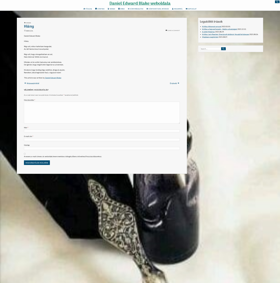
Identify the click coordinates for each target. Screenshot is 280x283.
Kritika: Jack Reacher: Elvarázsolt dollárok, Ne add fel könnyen (225, 34)
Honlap (27, 145)
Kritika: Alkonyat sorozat (211, 26)
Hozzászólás (29, 100)
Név (26, 127)
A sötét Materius (208, 32)
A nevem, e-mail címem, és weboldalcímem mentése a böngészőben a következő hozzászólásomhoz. (63, 156)
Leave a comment (174, 30)
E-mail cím (28, 136)
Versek (28, 23)
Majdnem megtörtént (210, 37)
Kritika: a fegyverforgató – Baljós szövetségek (219, 29)
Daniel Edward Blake (53, 78)
